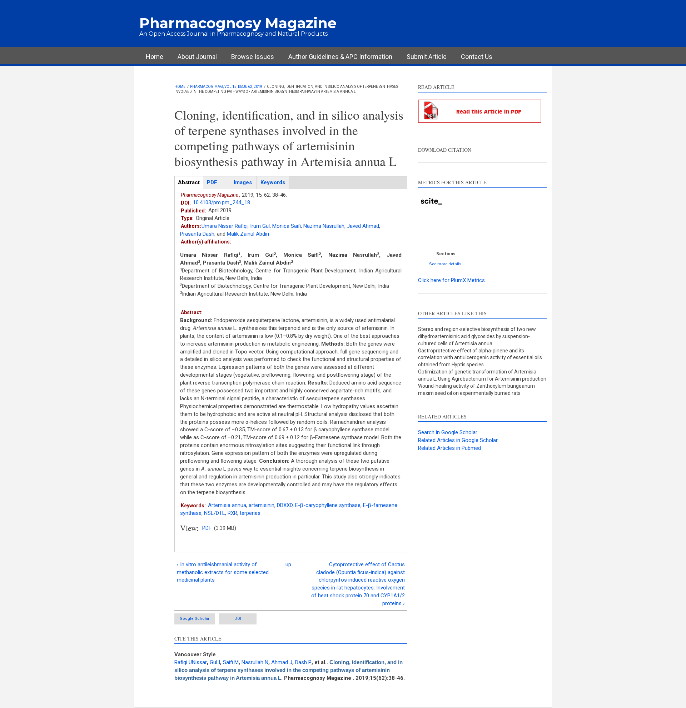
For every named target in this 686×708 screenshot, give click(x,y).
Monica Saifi (286, 226)
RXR (232, 513)
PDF (207, 528)
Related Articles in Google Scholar (458, 440)
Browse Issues (252, 56)
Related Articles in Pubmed (449, 448)
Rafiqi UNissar (190, 662)
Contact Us (476, 56)
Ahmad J (281, 662)
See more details (445, 263)
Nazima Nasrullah (323, 226)
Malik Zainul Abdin (248, 234)
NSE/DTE (214, 513)
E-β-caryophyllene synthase (328, 505)
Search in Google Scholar (447, 432)
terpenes (250, 513)
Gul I (215, 662)
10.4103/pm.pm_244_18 (221, 202)
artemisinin (261, 505)
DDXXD (285, 505)
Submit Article (427, 56)
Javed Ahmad (363, 226)
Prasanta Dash (197, 234)
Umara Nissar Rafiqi (225, 226)
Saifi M (231, 662)
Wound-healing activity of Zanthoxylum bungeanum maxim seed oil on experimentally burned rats (476, 389)
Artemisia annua (227, 505)
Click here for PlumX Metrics (451, 280)
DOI (237, 618)
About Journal (197, 56)
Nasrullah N (255, 662)
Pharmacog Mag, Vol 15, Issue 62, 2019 (226, 87)
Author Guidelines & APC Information (340, 56)
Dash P (303, 662)
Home (154, 56)
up (288, 564)
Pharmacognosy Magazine (238, 23)
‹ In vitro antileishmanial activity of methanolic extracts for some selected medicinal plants (223, 572)
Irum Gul (260, 226)
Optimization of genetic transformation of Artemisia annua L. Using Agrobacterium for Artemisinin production (482, 375)
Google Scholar (194, 618)
